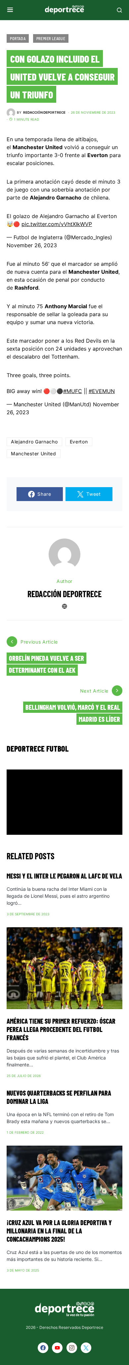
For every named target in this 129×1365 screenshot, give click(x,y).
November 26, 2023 (32, 245)
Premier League (50, 38)
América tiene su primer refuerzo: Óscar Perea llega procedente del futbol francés (61, 1029)
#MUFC (72, 391)
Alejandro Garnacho (34, 441)
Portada (17, 38)
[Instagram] (71, 1347)
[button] (10, 10)
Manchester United (33, 453)
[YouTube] (57, 1347)
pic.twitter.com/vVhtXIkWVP (57, 224)
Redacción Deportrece (64, 594)
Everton (79, 441)
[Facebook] (43, 1347)
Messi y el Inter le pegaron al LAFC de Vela (64, 876)
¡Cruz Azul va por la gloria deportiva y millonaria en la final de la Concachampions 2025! (59, 1231)
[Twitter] (86, 1347)
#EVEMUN (102, 391)
